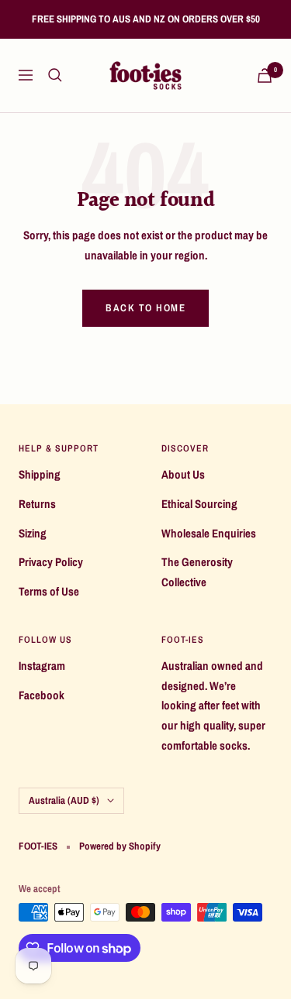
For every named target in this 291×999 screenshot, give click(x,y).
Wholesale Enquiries (208, 533)
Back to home (145, 307)
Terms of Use (49, 591)
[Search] (55, 75)
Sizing (33, 533)
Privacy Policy (51, 562)
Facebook (41, 695)
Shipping (40, 474)
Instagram (42, 665)
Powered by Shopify (120, 846)
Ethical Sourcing (199, 504)
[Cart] (264, 75)
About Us (183, 474)
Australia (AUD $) (64, 800)
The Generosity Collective (197, 572)
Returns (37, 504)
